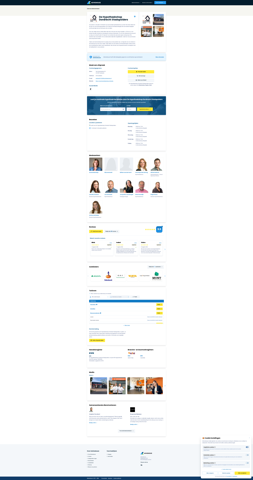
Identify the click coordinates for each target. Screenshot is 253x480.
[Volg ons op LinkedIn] (141, 465)
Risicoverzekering (94, 313)
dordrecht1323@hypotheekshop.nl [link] (104, 78)
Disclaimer (110, 478)
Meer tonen (127, 325)
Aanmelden (110, 456)
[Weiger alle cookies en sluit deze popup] (249, 438)
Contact (89, 456)
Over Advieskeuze (92, 454)
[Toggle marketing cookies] (247, 455)
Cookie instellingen (117, 478)
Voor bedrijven (159, 2)
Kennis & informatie (147, 2)
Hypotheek (93, 304)
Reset (135, 296)
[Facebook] (90, 89)
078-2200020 (99, 75)
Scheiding (92, 308)
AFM (141, 355)
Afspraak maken (142, 71)
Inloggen (109, 454)
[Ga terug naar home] (146, 453)
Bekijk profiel (92, 422)
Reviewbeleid (91, 460)
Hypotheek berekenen (144, 109)
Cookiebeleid (90, 462)
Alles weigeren (210, 473)
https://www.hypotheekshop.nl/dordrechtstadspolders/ (105, 81)
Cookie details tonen (226, 469)
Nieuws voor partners (92, 466)
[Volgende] (166, 249)
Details (158, 304)
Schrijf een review (97, 231)
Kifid (129, 355)
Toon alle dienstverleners (125, 430)
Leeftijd (128, 105)
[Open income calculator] (123, 109)
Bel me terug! (142, 75)
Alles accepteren (242, 473)
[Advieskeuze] (94, 2)
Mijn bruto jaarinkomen (106, 105)
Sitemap (90, 464)
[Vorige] (87, 276)
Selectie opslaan (226, 473)
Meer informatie (160, 57)
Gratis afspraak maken (97, 340)
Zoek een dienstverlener (93, 8)
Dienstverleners (135, 2)
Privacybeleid (104, 478)
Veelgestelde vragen (92, 458)
